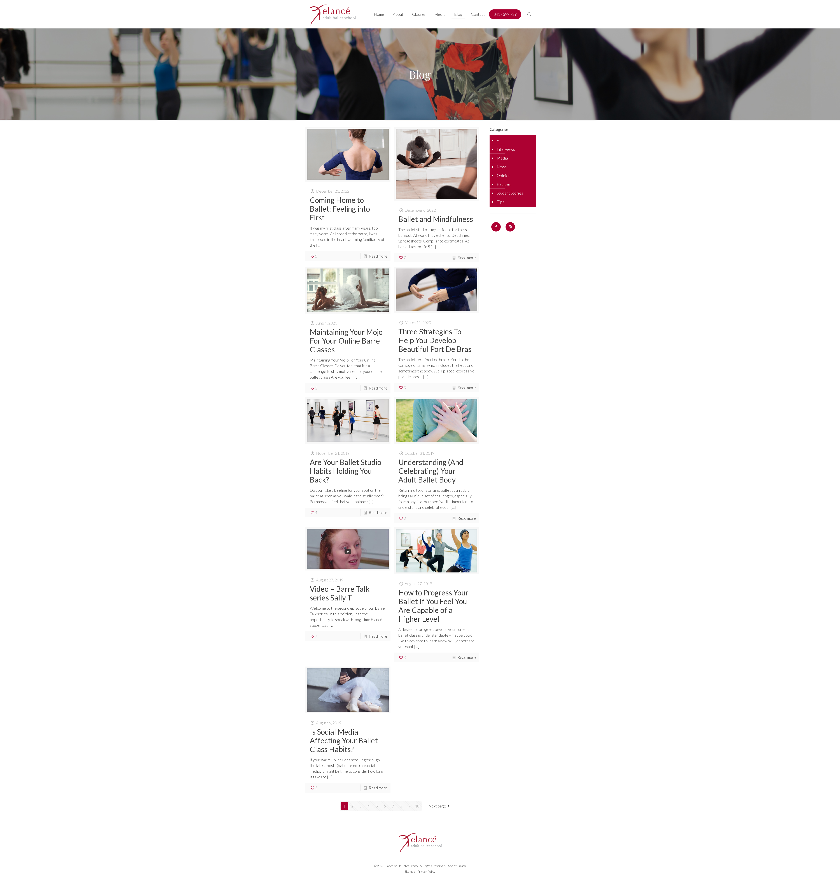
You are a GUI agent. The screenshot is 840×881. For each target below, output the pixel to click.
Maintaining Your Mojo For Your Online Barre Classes (346, 340)
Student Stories (510, 193)
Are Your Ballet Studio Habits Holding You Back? (345, 471)
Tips (500, 201)
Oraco (461, 866)
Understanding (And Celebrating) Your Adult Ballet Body (430, 471)
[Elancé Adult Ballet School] (332, 14)
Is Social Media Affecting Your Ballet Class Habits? (344, 740)
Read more (378, 256)
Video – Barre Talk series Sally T (339, 593)
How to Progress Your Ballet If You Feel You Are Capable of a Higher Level (433, 605)
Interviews (506, 149)
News (502, 166)
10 (417, 806)
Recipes (504, 184)
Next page (437, 806)
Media (502, 158)
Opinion (503, 175)
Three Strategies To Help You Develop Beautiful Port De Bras (434, 340)
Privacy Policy (426, 871)
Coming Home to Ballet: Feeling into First (340, 208)
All (499, 140)
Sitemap (410, 871)
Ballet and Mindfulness (435, 218)
